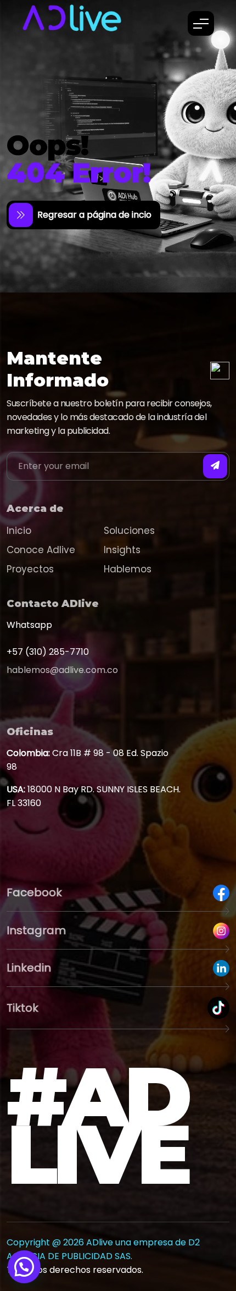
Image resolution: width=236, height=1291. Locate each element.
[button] (24, 1266)
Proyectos (30, 569)
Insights (122, 549)
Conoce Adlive (41, 549)
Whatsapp (29, 625)
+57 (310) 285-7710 (48, 652)
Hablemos (127, 569)
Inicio (19, 530)
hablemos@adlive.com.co (62, 670)
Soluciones (129, 530)
